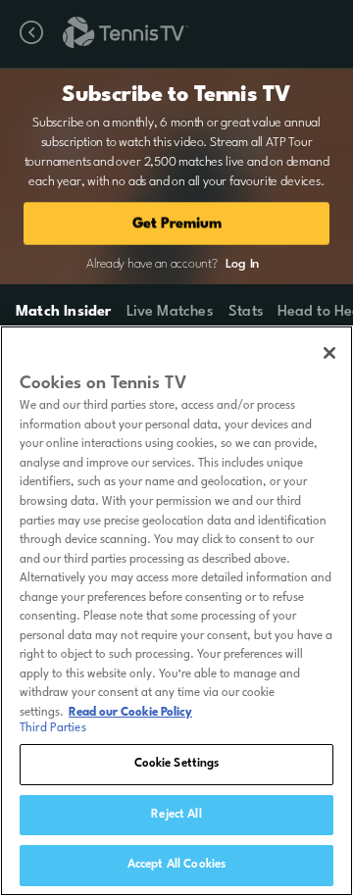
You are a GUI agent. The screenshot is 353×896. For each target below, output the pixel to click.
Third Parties (53, 728)
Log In (242, 264)
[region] (176, 610)
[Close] (329, 352)
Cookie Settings (177, 764)
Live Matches (169, 312)
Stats (246, 312)
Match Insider (64, 312)
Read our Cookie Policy (130, 713)
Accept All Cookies (176, 865)
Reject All (176, 815)
